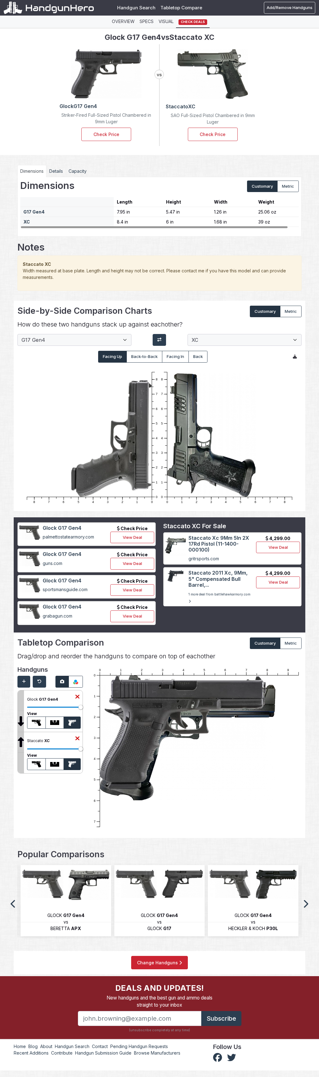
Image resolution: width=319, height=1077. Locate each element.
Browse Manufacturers (157, 1053)
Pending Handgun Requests (139, 1046)
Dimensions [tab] (32, 171)
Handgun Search (136, 8)
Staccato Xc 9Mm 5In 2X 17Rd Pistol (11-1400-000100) (218, 544)
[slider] (81, 707)
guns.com (52, 563)
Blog (33, 1046)
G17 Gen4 (34, 211)
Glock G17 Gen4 (62, 528)
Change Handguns (158, 962)
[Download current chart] (295, 357)
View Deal (132, 537)
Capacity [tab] (78, 171)
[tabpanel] (159, 204)
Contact (100, 1046)
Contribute (62, 1053)
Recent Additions (31, 1053)
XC (26, 221)
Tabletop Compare (181, 8)
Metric (288, 186)
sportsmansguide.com (65, 589)
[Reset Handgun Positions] (39, 682)
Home (20, 1046)
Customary (262, 186)
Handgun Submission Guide (103, 1053)
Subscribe (221, 1018)
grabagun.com (57, 615)
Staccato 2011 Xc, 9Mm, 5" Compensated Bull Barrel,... (218, 579)
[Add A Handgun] (23, 682)
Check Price (106, 134)
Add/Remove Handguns (289, 7)
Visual (166, 21)
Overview (123, 21)
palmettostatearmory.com (68, 536)
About (46, 1046)
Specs (147, 21)
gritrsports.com (203, 558)
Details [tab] (56, 171)
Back (198, 356)
